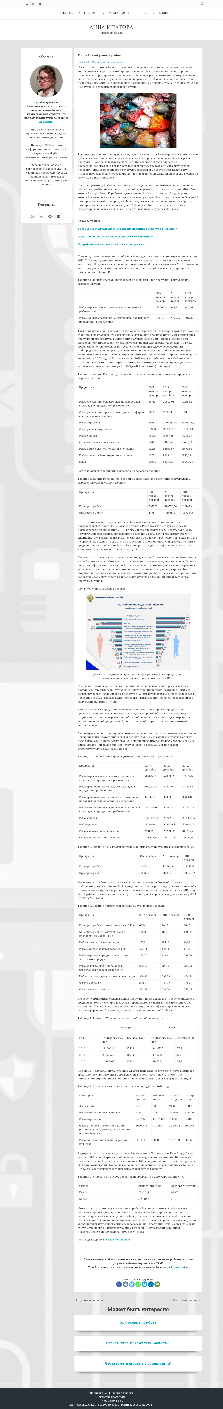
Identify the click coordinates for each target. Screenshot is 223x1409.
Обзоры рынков (114, 62)
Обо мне (91, 13)
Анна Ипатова (111, 27)
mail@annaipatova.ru (111, 1396)
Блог (144, 13)
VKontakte (27, 4)
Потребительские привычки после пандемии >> (112, 244)
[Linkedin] (151, 1284)
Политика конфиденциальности (111, 1392)
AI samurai (178, 1267)
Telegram (33, 4)
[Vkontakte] (125, 1284)
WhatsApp (20, 4)
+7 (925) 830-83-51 (111, 1400)
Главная (67, 13)
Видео (164, 13)
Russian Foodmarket (117, 1239)
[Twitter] (132, 1284)
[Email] (157, 1284)
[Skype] (144, 1284)
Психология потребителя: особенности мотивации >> (115, 236)
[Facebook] (119, 1284)
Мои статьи (119, 13)
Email (40, 4)
